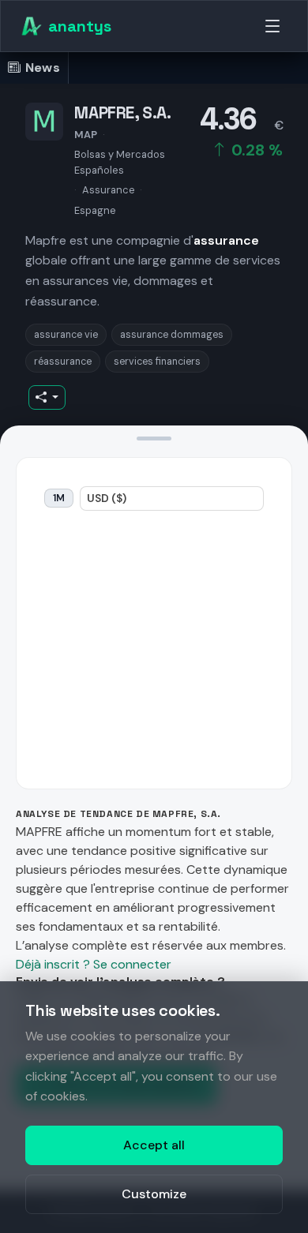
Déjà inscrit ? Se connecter (93, 964)
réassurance (63, 361)
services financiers (157, 361)
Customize (154, 1194)
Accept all (154, 1145)
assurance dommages (171, 334)
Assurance (108, 190)
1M (59, 498)
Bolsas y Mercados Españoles (119, 162)
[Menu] (272, 26)
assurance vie (66, 334)
